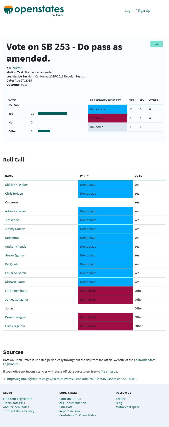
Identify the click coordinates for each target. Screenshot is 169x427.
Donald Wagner (16, 317)
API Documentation (72, 403)
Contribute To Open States (77, 415)
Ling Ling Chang (16, 291)
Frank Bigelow (15, 326)
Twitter (121, 399)
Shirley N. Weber (16, 184)
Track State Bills (14, 403)
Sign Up (144, 10)
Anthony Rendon (16, 246)
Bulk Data (66, 407)
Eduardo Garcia (16, 273)
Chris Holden (14, 193)
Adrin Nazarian (15, 211)
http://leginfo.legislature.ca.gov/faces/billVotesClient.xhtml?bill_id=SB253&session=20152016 (72, 379)
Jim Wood (12, 220)
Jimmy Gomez (15, 229)
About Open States (16, 407)
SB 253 (17, 68)
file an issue (109, 371)
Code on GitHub (70, 399)
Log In (130, 10)
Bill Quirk (11, 264)
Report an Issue (70, 411)
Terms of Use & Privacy (18, 411)
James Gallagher (16, 299)
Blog (119, 403)
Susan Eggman (15, 255)
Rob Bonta (12, 237)
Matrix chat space (128, 407)
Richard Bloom (15, 282)
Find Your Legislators (17, 399)
